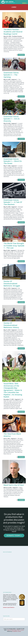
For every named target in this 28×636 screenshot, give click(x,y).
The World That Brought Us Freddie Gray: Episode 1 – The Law (14, 245)
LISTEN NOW (21, 54)
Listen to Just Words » (9, 607)
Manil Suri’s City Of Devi (14, 485)
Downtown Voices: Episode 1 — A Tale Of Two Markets (13, 202)
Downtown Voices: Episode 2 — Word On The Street (13, 161)
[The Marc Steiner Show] (8, 2)
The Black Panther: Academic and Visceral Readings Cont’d (13, 31)
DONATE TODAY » (14, 535)
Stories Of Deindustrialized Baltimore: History (11, 325)
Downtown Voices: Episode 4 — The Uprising (11, 74)
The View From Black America (12, 435)
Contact (22, 630)
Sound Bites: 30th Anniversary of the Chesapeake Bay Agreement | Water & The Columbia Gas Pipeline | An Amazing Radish (13, 390)
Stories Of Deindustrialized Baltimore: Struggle (12, 283)
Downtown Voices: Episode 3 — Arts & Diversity (11, 118)
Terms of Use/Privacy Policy (13, 630)
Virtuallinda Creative (16, 631)
